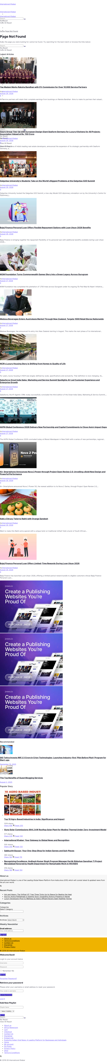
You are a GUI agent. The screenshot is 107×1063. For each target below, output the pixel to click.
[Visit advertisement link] (31, 632)
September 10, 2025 (8, 764)
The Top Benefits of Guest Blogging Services (21, 778)
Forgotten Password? (8, 978)
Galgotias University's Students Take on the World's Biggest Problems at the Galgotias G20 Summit (47, 181)
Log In (2, 999)
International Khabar (8, 4)
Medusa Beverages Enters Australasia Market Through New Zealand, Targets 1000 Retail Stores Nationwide (52, 319)
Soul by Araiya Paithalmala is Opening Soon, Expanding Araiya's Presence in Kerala (37, 896)
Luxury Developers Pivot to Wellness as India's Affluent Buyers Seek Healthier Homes (38, 899)
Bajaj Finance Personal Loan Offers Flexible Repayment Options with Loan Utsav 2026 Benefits (45, 227)
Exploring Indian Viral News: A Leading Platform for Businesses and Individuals (35, 1040)
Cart (6, 1030)
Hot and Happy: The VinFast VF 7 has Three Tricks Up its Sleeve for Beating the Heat (38, 894)
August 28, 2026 (6, 93)
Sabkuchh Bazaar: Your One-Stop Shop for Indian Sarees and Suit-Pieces (39, 851)
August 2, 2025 (6, 782)
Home (2, 31)
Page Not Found (11, 31)
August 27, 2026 (6, 281)
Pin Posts (7, 1046)
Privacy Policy (9, 947)
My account (8, 1044)
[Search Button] (24, 129)
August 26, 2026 (6, 480)
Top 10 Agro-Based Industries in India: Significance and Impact (34, 819)
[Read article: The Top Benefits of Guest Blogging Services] (53, 770)
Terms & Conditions (12, 941)
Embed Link (8, 1038)
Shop (6, 1050)
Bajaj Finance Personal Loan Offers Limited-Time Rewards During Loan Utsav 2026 (40, 563)
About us (7, 938)
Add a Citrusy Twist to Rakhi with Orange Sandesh (24, 519)
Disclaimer (8, 945)
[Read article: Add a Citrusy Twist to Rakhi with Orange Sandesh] (53, 502)
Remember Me (8, 971)
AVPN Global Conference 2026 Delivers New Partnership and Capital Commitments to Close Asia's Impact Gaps (53, 427)
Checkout (8, 1032)
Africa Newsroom (11, 1027)
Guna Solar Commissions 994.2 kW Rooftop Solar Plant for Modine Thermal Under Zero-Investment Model (55, 829)
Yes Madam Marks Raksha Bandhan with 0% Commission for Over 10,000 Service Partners (43, 87)
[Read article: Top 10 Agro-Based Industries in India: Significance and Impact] (55, 802)
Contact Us (8, 943)
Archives (3, 920)
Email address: (6, 928)
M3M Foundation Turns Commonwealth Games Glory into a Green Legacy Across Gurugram (44, 274)
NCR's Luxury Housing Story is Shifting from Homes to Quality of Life (33, 364)
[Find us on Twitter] (1, 886)
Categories (4, 907)
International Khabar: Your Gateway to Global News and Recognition (36, 840)
